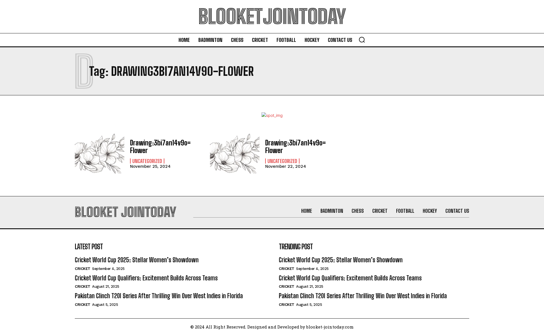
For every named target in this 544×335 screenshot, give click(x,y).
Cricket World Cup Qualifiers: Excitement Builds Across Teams (146, 278)
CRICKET (82, 269)
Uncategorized (147, 161)
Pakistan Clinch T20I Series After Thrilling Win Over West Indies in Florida (159, 296)
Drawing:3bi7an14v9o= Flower (160, 146)
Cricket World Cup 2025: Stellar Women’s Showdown (137, 260)
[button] (362, 39)
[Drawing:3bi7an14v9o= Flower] (99, 153)
